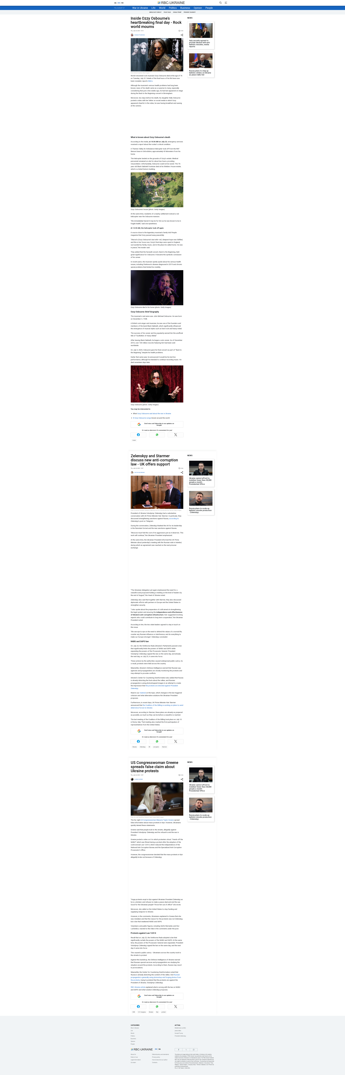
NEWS (189, 18)
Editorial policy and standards (160, 1054)
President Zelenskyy (190, 12)
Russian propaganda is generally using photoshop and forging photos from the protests (156, 977)
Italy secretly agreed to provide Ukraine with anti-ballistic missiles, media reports (199, 44)
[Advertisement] (157, 121)
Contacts (154, 1062)
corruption (156, 747)
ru (122, 3)
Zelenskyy (143, 747)
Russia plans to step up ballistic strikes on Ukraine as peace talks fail (200, 73)
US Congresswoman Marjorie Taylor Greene (157, 820)
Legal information (136, 1060)
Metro (150, 81)
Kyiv (157, 1012)
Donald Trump (177, 12)
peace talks (167, 12)
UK (149, 747)
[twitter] (186, 1049)
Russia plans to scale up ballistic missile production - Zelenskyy (200, 510)
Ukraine (134, 747)
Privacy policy (156, 1057)
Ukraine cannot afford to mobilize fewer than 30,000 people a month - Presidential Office (200, 481)
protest (164, 1012)
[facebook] (178, 1049)
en (119, 3)
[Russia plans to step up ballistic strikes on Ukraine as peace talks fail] (200, 60)
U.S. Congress (142, 1012)
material (143, 693)
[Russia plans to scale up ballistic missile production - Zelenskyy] (200, 498)
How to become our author (159, 1060)
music (134, 440)
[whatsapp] (193, 1049)
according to (174, 518)
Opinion (198, 7)
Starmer (164, 747)
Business (185, 7)
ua (115, 3)
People (209, 7)
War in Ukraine (140, 7)
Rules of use (134, 1057)
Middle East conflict (155, 12)
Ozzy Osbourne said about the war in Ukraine (154, 413)
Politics (173, 7)
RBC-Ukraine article (138, 987)
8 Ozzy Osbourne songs (142, 418)
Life (153, 7)
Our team (133, 1062)
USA (133, 1012)
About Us (133, 1054)
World (162, 7)
